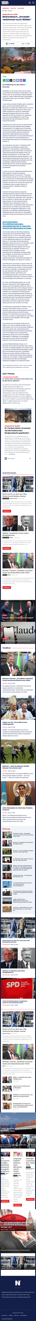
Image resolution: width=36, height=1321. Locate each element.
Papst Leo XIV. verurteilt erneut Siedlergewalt (15, 723)
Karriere (3, 1248)
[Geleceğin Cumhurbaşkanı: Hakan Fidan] (30, 1154)
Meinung (6, 8)
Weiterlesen (7, 511)
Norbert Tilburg (13, 498)
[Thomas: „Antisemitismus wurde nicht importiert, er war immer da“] (7, 909)
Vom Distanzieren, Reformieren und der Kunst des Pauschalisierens (22, 884)
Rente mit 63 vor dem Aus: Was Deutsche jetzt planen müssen (15, 495)
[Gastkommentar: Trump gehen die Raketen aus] (7, 876)
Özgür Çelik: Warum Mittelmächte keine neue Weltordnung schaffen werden (22, 900)
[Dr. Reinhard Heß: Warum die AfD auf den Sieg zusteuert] (7, 859)
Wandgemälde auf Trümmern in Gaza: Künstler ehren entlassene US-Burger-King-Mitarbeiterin (23, 1105)
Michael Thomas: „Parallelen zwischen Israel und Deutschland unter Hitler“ (18, 572)
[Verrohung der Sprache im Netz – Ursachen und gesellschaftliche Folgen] (7, 892)
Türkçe (2, 1173)
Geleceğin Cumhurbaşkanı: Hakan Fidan (30, 1162)
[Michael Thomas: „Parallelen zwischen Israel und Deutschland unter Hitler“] (18, 560)
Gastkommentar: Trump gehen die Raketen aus (22, 876)
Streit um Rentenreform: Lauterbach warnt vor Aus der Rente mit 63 (15, 1002)
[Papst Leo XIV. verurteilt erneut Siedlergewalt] (18, 708)
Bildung (3, 1220)
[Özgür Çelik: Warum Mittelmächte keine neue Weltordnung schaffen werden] (7, 901)
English (4, 615)
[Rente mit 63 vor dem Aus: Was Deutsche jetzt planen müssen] (18, 484)
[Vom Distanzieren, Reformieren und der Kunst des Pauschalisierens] (7, 884)
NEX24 (13, 43)
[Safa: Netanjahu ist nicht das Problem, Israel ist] (18, 793)
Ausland (20, 8)
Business (5, 638)
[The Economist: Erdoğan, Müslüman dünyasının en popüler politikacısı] (5, 1154)
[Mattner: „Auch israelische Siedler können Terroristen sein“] (18, 751)
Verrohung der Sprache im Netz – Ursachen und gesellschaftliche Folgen (23, 892)
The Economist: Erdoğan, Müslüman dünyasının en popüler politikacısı (5, 1165)
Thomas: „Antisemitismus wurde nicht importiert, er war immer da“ (23, 909)
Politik (13, 8)
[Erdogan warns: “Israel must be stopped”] (18, 611)
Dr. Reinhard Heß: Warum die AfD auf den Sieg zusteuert (23, 859)
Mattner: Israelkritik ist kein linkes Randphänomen (23, 843)
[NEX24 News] (18, 1283)
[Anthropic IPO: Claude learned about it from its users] (18, 633)
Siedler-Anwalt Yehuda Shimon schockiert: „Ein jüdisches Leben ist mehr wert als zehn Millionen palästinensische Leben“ (22, 868)
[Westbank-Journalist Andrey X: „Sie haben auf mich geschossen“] (7, 1097)
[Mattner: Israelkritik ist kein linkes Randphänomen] (18, 523)
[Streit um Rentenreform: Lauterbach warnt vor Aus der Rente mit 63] (18, 988)
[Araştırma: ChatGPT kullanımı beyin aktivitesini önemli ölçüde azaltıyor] (18, 1154)
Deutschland (6, 498)
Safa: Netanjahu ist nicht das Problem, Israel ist (18, 809)
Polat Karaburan (30, 1168)
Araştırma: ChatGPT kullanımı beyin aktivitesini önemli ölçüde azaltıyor (17, 1166)
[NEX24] (7, 44)
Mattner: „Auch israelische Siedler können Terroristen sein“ (16, 767)
